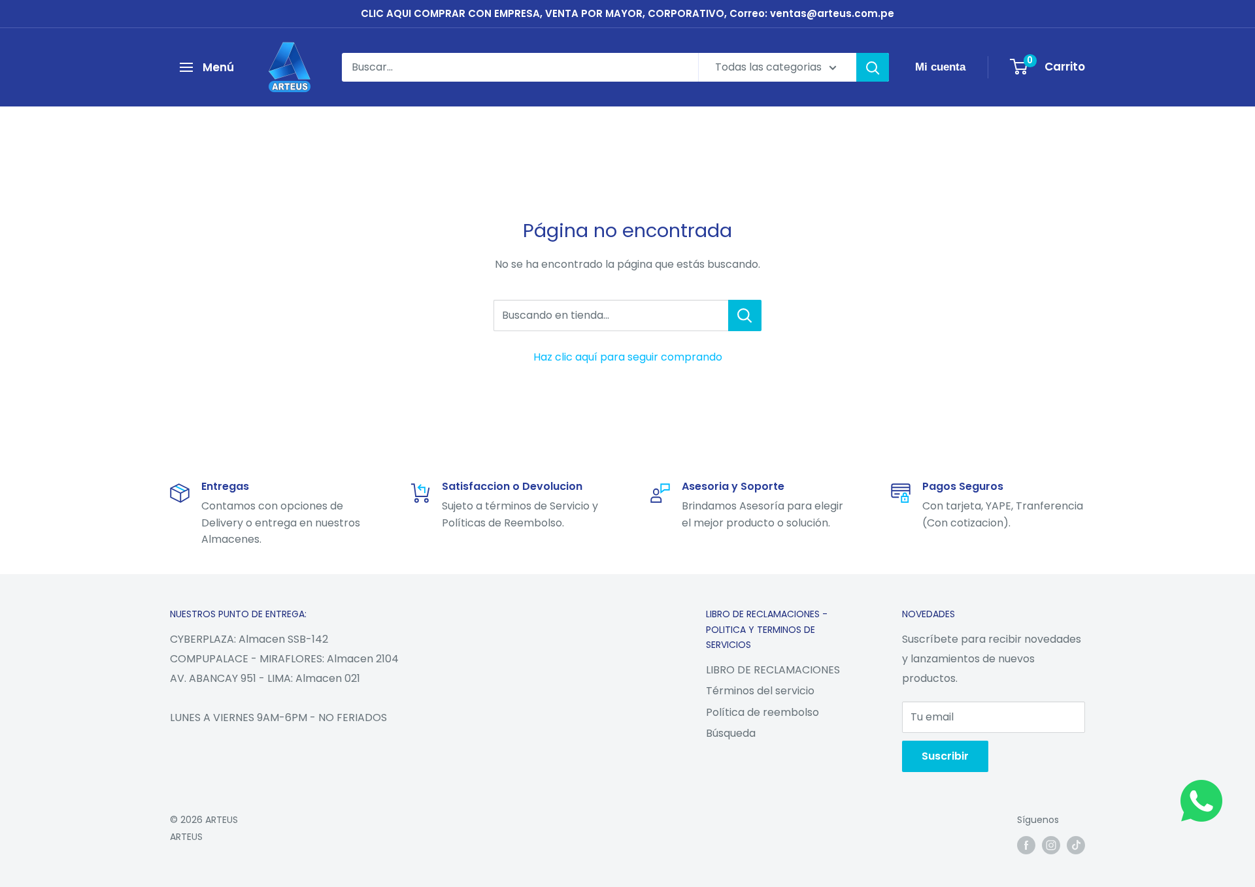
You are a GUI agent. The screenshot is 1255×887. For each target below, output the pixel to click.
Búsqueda (731, 733)
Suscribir (945, 756)
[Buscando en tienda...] (744, 315)
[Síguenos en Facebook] (1026, 844)
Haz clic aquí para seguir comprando (627, 356)
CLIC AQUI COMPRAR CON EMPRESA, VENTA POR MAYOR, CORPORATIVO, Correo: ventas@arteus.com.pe (627, 13)
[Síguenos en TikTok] (1076, 844)
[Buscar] (872, 67)
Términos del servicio (760, 690)
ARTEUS (186, 836)
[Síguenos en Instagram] (1051, 844)
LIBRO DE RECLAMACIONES (773, 669)
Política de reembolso (762, 712)
